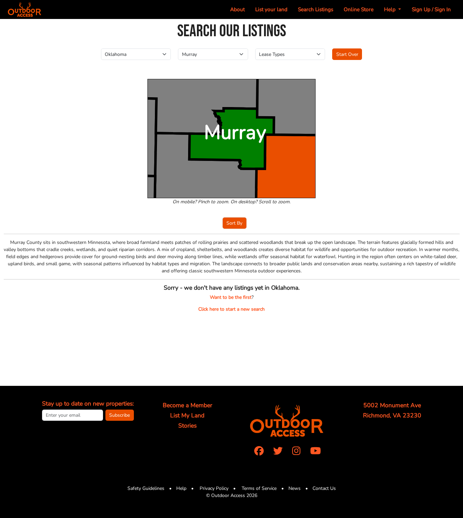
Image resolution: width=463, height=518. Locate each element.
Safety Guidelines (145, 488)
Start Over (347, 54)
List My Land (187, 415)
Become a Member (187, 405)
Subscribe (119, 415)
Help (181, 488)
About (237, 9)
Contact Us (324, 488)
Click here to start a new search (231, 309)
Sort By (234, 223)
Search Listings (315, 9)
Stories (187, 425)
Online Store (359, 9)
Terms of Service (258, 488)
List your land (271, 9)
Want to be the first (230, 297)
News (294, 488)
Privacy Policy (213, 488)
